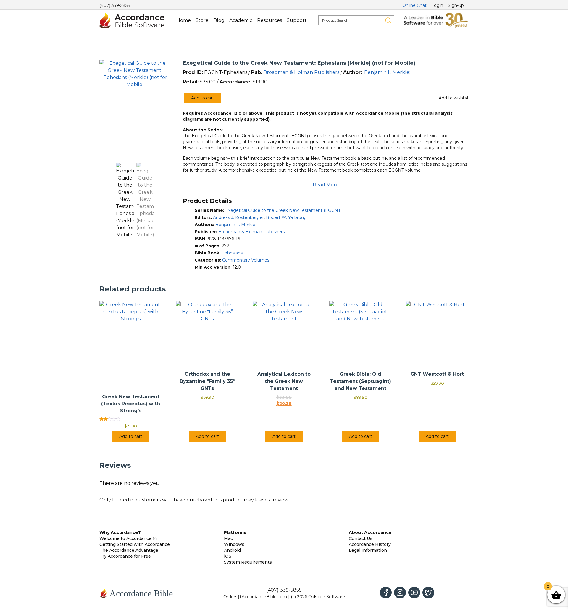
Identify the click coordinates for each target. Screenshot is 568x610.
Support (297, 20)
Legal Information (368, 550)
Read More (326, 185)
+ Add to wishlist (452, 98)
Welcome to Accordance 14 (128, 538)
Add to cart (202, 98)
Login (437, 5)
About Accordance (370, 532)
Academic (240, 20)
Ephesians (232, 253)
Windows (234, 544)
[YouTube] (414, 592)
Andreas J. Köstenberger (238, 217)
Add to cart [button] (130, 436)
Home (183, 20)
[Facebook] (386, 592)
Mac (228, 538)
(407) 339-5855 (114, 5)
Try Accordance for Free (125, 556)
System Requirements (248, 562)
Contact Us (360, 538)
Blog (219, 20)
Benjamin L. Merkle (386, 72)
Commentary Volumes (245, 260)
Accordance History (370, 544)
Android (232, 550)
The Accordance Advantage (128, 550)
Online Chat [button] (414, 5)
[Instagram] (400, 592)
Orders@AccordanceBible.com (255, 596)
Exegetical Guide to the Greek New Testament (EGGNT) (283, 210)
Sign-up (456, 5)
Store (202, 20)
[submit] (388, 20)
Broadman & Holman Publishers (301, 72)
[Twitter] (428, 592)
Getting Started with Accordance (134, 544)
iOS (227, 556)
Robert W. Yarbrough (287, 217)
